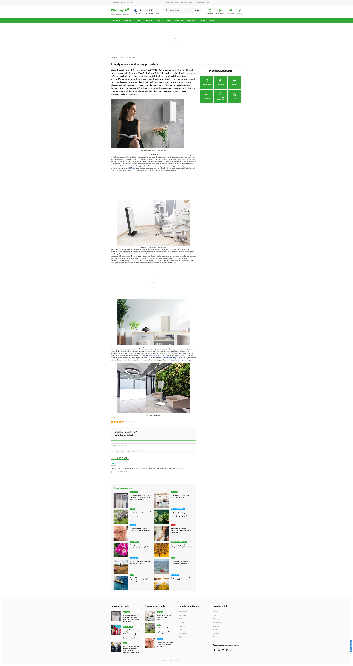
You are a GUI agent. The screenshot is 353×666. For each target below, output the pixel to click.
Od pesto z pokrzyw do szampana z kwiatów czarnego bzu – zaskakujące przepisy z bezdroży (182, 514)
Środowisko (182, 626)
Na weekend (149, 13)
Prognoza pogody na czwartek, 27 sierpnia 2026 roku (141, 562)
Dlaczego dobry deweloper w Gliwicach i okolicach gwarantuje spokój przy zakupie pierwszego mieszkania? (131, 634)
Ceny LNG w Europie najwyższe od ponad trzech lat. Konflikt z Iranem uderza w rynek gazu (140, 580)
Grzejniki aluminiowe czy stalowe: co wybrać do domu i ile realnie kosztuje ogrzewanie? (141, 497)
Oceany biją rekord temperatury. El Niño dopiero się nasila (182, 562)
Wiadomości (183, 611)
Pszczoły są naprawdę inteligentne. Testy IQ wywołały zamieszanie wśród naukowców (181, 547)
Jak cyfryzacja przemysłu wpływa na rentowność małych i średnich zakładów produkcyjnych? (131, 649)
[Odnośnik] (133, 451)
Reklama (215, 629)
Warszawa (139, 13)
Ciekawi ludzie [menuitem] (191, 20)
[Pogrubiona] (112, 451)
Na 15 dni (156, 13)
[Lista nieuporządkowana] (125, 451)
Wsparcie (216, 636)
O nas (214, 615)
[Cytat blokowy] (128, 451)
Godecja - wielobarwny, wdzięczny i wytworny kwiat (139, 546)
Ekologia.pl (114, 57)
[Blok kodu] (130, 451)
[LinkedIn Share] (190, 433)
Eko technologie (131, 57)
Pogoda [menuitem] (212, 20)
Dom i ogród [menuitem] (148, 20)
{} (135, 451)
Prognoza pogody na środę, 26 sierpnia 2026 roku (181, 579)
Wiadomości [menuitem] (116, 20)
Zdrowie (181, 622)
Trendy (122, 57)
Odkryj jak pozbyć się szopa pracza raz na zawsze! (180, 496)
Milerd (132, 168)
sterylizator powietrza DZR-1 (157, 355)
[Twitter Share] (185, 433)
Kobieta (181, 619)
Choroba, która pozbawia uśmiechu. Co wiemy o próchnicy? (141, 529)
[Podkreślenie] (118, 451)
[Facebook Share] (180, 433)
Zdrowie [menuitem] (168, 20)
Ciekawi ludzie (183, 633)
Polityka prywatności (219, 619)
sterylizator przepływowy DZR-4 (174, 358)
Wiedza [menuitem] (202, 20)
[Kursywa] (115, 451)
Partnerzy (216, 633)
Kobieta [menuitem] (159, 20)
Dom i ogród (183, 615)
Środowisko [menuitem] (128, 20)
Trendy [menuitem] (138, 20)
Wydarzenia (182, 636)
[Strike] (120, 451)
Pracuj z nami (217, 622)
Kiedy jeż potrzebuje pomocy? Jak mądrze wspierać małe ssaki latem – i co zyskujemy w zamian (141, 514)
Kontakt (215, 611)
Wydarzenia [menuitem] (179, 20)
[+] (138, 451)
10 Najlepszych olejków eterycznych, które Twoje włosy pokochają (181, 530)
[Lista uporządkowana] (123, 451)
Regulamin (216, 626)
